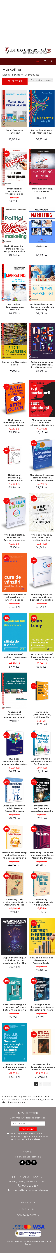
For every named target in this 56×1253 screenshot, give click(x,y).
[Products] (4, 62)
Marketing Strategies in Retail (14, 363)
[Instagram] (34, 1162)
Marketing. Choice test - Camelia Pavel (41, 131)
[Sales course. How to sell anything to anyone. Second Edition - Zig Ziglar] (14, 572)
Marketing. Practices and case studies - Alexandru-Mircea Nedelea (41, 855)
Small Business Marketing (14, 131)
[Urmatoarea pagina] (49, 1084)
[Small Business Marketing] (14, 108)
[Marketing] (42, 225)
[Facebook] (22, 1162)
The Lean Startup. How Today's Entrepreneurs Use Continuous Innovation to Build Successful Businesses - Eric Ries (14, 537)
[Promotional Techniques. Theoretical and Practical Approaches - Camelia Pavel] (14, 167)
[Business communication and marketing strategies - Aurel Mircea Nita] (14, 743)
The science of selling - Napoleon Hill (14, 657)
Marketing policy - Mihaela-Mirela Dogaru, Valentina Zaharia (14, 249)
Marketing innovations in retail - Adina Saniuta (41, 902)
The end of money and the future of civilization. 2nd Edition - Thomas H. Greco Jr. (41, 537)
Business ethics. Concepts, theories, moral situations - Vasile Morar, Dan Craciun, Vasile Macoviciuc (41, 1067)
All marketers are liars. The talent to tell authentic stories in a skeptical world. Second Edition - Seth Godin (42, 422)
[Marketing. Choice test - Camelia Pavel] (42, 108)
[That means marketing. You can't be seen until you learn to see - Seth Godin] (14, 399)
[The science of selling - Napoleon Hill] (14, 632)
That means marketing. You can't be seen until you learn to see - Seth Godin (14, 422)
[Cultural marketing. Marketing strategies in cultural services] (42, 341)
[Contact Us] (37, 61)
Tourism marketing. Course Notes (41, 190)
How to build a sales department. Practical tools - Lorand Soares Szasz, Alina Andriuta (42, 960)
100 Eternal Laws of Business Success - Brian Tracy (41, 657)
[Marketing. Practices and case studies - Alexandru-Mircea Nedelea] (42, 837)
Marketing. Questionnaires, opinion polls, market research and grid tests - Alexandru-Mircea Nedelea (42, 714)
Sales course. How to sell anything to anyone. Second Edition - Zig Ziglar (14, 597)
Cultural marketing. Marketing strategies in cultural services (42, 365)
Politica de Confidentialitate (26, 1139)
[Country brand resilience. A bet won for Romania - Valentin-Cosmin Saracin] (42, 743)
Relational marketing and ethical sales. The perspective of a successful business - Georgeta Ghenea (14, 855)
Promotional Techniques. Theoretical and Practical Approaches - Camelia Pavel (14, 191)
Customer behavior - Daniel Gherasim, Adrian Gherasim (14, 808)
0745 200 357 (30, 1185)
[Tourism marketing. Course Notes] (42, 167)
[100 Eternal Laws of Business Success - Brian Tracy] (42, 632)
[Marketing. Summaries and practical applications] (14, 283)
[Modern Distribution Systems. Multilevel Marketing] (42, 283)
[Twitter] (28, 1162)
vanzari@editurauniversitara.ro (30, 1190)
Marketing (41, 246)
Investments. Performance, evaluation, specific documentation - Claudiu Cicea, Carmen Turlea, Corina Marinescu (42, 808)
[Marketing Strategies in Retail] (14, 341)
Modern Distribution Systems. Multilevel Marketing (41, 307)
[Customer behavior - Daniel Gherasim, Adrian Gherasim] (14, 790)
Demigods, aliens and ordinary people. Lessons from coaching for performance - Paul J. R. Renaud (14, 1067)
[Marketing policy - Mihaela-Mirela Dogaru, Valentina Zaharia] (14, 225)
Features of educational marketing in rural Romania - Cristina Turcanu (14, 714)
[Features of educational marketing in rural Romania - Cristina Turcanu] (14, 691)
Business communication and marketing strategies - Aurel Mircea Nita (14, 761)
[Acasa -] (28, 50)
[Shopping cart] (45, 61)
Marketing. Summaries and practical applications (14, 307)
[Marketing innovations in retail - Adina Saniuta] (42, 884)
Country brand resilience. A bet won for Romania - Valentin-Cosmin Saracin (42, 761)
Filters (16, 81)
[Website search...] (52, 61)
